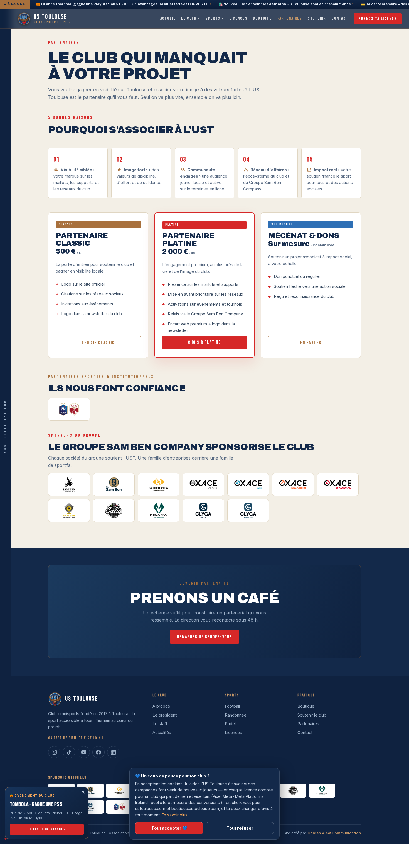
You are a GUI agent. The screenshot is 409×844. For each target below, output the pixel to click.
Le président (164, 715)
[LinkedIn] (113, 752)
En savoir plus (175, 815)
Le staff (159, 723)
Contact (340, 18)
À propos (161, 706)
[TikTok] (69, 752)
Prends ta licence (378, 18)
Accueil (168, 18)
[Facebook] (98, 752)
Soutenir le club (311, 715)
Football (232, 706)
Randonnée (236, 715)
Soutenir (317, 18)
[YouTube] (84, 752)
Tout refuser (239, 828)
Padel (230, 723)
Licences (238, 18)
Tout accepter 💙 (169, 828)
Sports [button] (215, 18)
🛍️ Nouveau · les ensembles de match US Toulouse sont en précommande (284, 4)
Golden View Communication (334, 833)
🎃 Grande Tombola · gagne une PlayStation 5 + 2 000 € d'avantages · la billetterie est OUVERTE (122, 4)
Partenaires (289, 18)
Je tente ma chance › (46, 829)
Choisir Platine (204, 342)
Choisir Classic (98, 342)
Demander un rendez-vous (204, 637)
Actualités (161, 732)
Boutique (262, 18)
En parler (310, 342)
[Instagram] (54, 752)
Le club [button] (190, 18)
